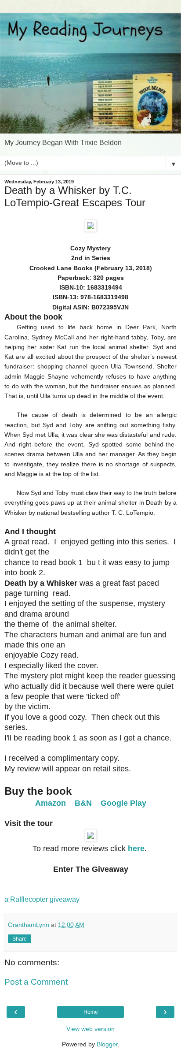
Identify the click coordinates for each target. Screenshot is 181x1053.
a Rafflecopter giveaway (42, 899)
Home (90, 1012)
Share (19, 939)
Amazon (50, 803)
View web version (90, 1028)
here (136, 848)
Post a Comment (36, 981)
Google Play (123, 803)
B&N (84, 803)
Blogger (107, 1044)
